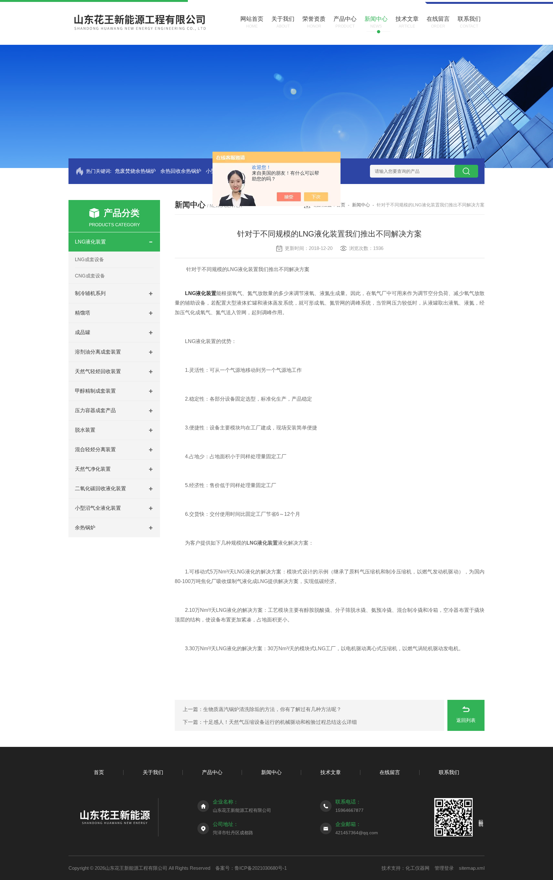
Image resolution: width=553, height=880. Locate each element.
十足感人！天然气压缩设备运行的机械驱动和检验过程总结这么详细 (280, 722)
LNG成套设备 (89, 259)
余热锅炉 (85, 527)
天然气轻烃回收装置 (98, 371)
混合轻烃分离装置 (95, 449)
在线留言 (390, 772)
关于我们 (153, 772)
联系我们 (449, 772)
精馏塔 (82, 313)
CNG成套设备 (90, 275)
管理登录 (444, 868)
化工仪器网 (417, 868)
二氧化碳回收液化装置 (100, 488)
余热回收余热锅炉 (180, 171)
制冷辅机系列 (90, 293)
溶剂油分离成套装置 (98, 352)
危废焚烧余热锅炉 (135, 171)
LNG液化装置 (90, 241)
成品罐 (82, 332)
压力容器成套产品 (95, 410)
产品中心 (212, 772)
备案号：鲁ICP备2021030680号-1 (251, 868)
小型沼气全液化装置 (98, 508)
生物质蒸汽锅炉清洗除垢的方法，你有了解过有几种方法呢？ (272, 709)
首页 (340, 204)
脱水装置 (85, 430)
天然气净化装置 (93, 469)
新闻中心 (361, 204)
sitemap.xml (472, 868)
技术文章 (330, 772)
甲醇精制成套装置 (95, 391)
